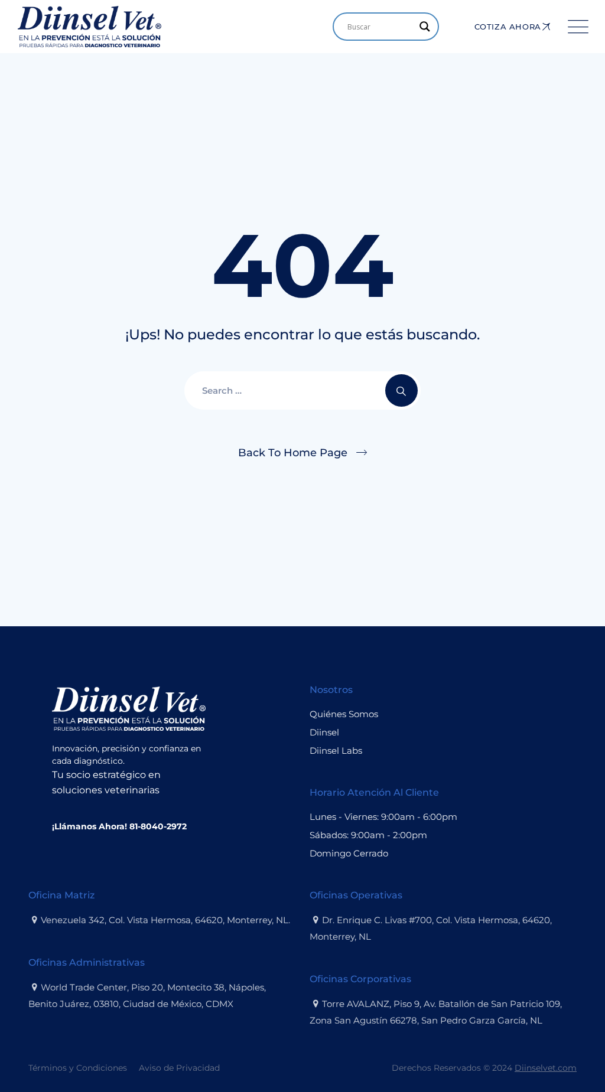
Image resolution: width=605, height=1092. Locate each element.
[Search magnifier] (425, 26)
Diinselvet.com (546, 1067)
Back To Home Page (292, 452)
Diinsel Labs (336, 750)
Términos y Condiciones (77, 1067)
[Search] (401, 390)
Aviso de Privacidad (179, 1067)
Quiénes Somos (344, 714)
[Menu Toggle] (575, 27)
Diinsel (324, 732)
